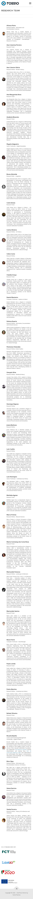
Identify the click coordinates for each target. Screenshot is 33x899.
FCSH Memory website (21, 749)
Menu (30, 3)
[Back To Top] (16, 889)
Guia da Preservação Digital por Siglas (19, 751)
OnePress (19, 893)
